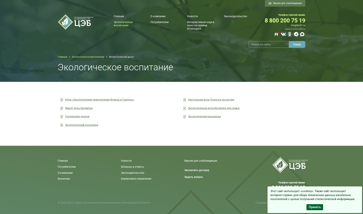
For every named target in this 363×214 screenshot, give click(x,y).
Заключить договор (196, 170)
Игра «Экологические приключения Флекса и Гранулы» (99, 99)
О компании (157, 16)
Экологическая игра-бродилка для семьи (214, 108)
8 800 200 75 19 (285, 20)
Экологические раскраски (204, 116)
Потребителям (159, 22)
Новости (192, 16)
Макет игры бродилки (79, 108)
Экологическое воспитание (123, 24)
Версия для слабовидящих (287, 3)
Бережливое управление (136, 178)
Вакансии (64, 178)
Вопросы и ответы (132, 166)
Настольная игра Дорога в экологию (211, 99)
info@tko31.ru (298, 25)
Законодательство (235, 16)
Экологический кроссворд (81, 124)
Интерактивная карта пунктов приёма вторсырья (200, 25)
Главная (119, 16)
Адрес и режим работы (295, 29)
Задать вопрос (193, 176)
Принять (315, 207)
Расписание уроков (77, 116)
